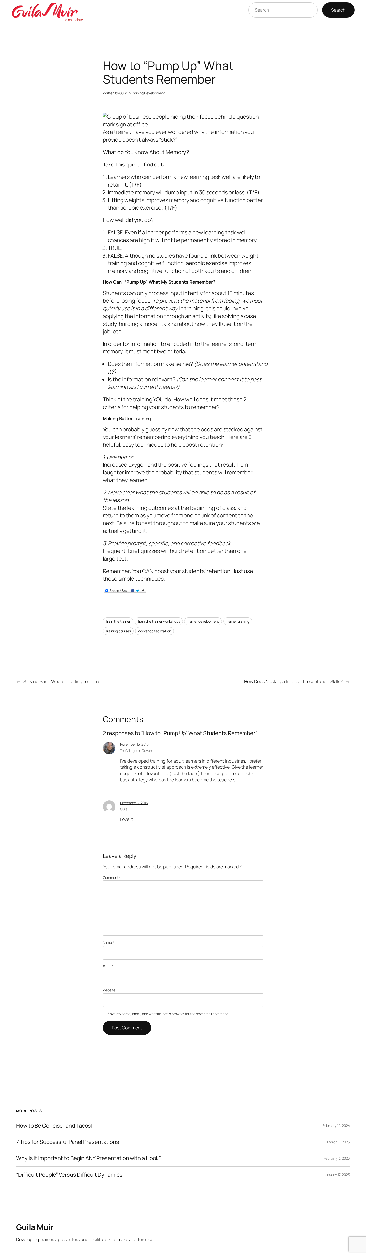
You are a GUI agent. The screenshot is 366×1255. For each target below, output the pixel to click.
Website (109, 990)
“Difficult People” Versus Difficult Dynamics (69, 1175)
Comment (112, 877)
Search (338, 10)
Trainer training (237, 621)
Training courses (118, 631)
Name (108, 942)
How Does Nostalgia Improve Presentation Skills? (293, 681)
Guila (123, 93)
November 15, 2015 (134, 744)
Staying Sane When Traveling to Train (61, 681)
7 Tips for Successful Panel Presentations (67, 1142)
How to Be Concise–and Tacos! (54, 1126)
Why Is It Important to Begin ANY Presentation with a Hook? (89, 1158)
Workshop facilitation (154, 631)
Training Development (148, 93)
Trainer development (203, 621)
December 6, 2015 (134, 802)
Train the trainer (118, 621)
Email (108, 966)
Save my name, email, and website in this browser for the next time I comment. (168, 1013)
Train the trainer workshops (158, 621)
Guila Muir (34, 1227)
